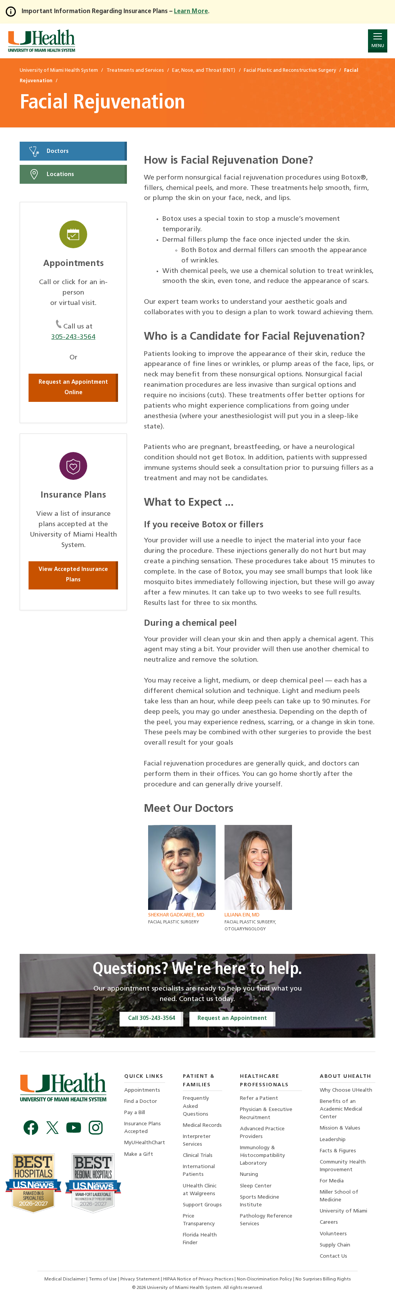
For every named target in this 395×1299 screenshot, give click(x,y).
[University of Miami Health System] (41, 40)
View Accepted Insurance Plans (73, 575)
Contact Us (333, 1256)
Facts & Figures (338, 1150)
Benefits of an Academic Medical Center (341, 1109)
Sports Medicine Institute (259, 1201)
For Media (332, 1181)
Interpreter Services (197, 1140)
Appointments (142, 1090)
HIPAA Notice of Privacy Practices (198, 1279)
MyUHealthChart (144, 1142)
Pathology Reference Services (266, 1220)
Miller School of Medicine (339, 1196)
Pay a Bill (134, 1112)
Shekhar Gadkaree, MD (176, 915)
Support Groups (202, 1205)
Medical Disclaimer (65, 1279)
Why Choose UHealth (346, 1090)
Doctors (57, 151)
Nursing (249, 1174)
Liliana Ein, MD (242, 915)
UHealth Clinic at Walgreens (199, 1190)
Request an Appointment (232, 1018)
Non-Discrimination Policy (264, 1279)
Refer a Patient (259, 1098)
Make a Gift (138, 1154)
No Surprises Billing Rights (323, 1279)
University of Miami (343, 1211)
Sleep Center (256, 1186)
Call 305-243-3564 (151, 1018)
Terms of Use (103, 1279)
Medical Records (202, 1125)
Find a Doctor (140, 1101)
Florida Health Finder (200, 1239)
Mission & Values (340, 1128)
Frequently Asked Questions (196, 1106)
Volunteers (333, 1233)
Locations (59, 174)
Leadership (333, 1139)
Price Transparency (199, 1220)
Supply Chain (335, 1245)
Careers (329, 1222)
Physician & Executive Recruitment (266, 1113)
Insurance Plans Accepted (142, 1127)
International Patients (199, 1170)
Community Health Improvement (343, 1166)
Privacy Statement (140, 1279)
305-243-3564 (73, 337)
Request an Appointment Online (73, 387)
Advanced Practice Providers (262, 1132)
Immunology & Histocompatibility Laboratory (262, 1155)
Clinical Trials (198, 1155)
